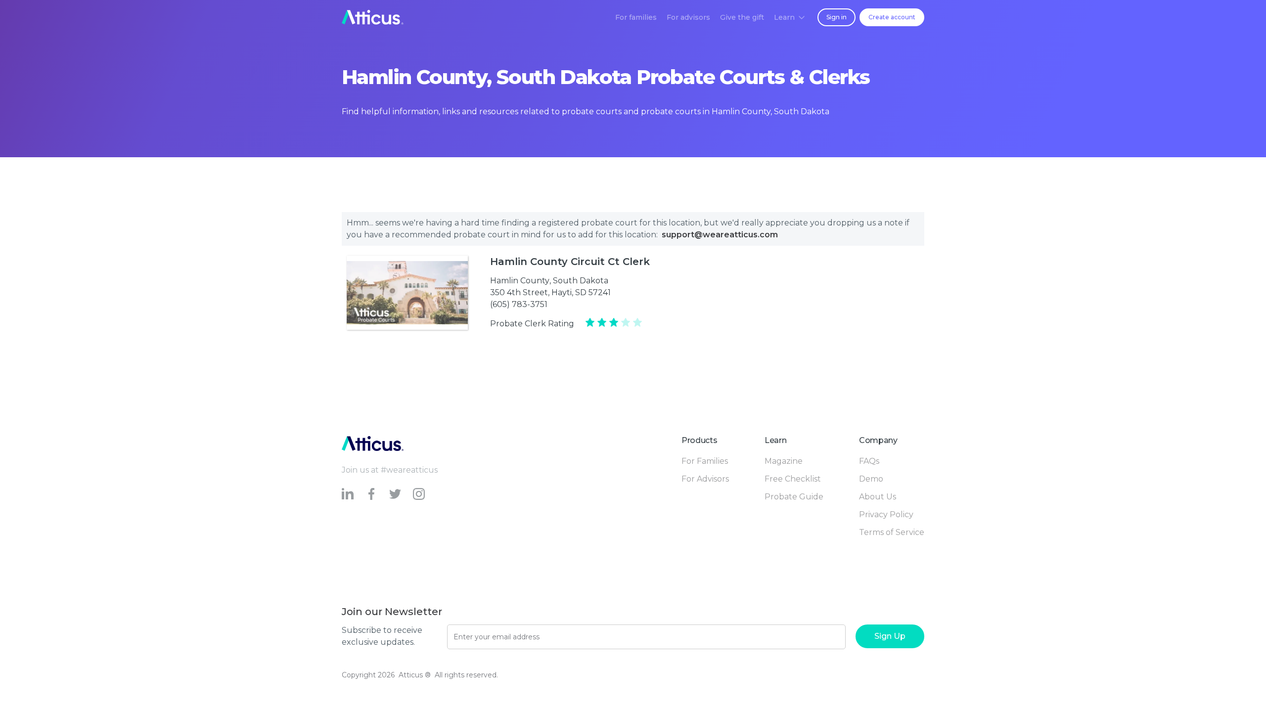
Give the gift (742, 17)
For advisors (688, 17)
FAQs (869, 461)
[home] (373, 17)
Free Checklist (793, 479)
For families (636, 17)
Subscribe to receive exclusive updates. (382, 636)
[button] (789, 17)
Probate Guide (794, 496)
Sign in (836, 17)
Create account (891, 17)
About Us (877, 496)
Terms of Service (891, 532)
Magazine (784, 461)
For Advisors (705, 479)
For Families (704, 461)
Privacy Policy (886, 514)
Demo (871, 479)
